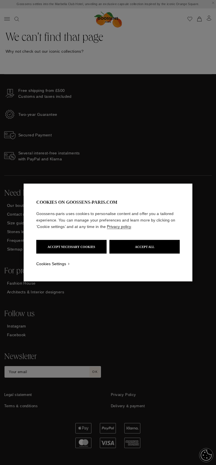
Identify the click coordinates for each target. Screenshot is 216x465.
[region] (108, 233)
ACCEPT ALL (144, 247)
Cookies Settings (51, 264)
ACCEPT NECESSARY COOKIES (71, 247)
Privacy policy (119, 226)
